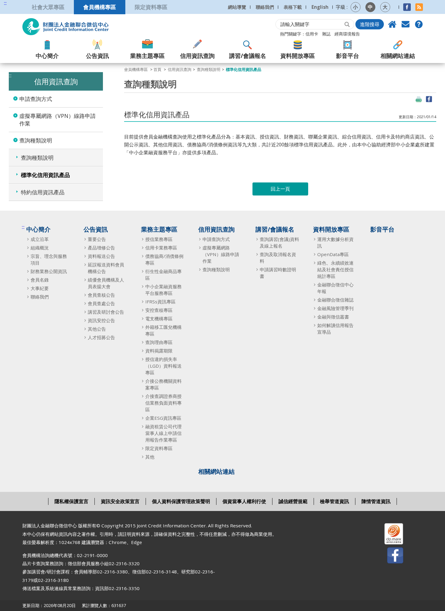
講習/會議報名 (247, 56)
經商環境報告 (347, 34)
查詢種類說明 (35, 140)
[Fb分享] (429, 99)
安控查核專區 (159, 310)
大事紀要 (40, 288)
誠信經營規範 (293, 501)
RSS (419, 7)
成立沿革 (40, 239)
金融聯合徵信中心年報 (335, 288)
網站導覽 (237, 7)
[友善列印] (419, 99)
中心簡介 (47, 56)
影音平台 (347, 56)
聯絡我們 (265, 7)
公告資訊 (97, 56)
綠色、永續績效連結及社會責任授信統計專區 (335, 269)
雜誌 (326, 34)
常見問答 (419, 24)
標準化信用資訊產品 (45, 175)
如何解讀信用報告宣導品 (335, 328)
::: (5, 3)
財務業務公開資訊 (49, 271)
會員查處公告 (101, 303)
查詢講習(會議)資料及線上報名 (279, 242)
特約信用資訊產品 (42, 192)
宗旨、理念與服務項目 (49, 259)
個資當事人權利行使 (244, 501)
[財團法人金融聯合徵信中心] (65, 26)
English (320, 7)
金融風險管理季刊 (335, 308)
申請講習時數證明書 (278, 272)
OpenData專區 (333, 254)
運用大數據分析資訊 (335, 242)
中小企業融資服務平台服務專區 (163, 289)
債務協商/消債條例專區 (164, 259)
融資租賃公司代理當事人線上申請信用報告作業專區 (163, 433)
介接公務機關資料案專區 (163, 384)
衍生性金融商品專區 (163, 274)
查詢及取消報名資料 (278, 257)
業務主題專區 (147, 56)
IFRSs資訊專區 (160, 302)
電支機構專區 (159, 319)
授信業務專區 (159, 239)
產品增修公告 (101, 248)
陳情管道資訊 (376, 501)
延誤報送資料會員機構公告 (106, 268)
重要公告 (97, 239)
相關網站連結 (398, 56)
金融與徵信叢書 (333, 317)
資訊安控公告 (101, 320)
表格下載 (293, 7)
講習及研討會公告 (106, 312)
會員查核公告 (101, 295)
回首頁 (392, 24)
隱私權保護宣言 (71, 501)
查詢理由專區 (159, 342)
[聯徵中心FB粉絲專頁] (390, 556)
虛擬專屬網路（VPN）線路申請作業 (57, 119)
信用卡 (311, 34)
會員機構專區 (99, 7)
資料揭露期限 (159, 351)
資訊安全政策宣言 (120, 501)
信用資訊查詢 (197, 56)
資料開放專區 (297, 56)
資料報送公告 (101, 256)
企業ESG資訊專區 (163, 418)
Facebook (407, 7)
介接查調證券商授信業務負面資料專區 (163, 402)
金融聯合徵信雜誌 (335, 300)
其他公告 (97, 329)
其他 (149, 457)
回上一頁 (280, 188)
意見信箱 (406, 24)
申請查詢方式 (35, 98)
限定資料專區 (151, 7)
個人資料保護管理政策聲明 (181, 501)
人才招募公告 (101, 337)
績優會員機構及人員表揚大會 (106, 283)
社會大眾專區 (48, 7)
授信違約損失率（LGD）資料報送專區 (163, 366)
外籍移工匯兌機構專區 (163, 330)
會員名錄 (40, 280)
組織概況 (40, 248)
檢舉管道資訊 (334, 501)
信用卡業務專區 (161, 248)
